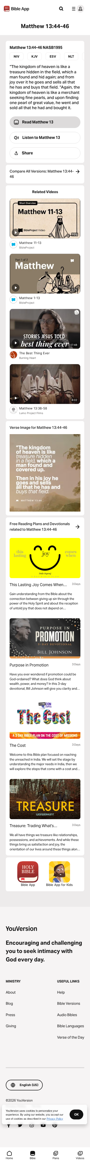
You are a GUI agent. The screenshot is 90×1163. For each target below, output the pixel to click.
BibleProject (26, 247)
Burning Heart (27, 358)
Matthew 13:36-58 (37, 408)
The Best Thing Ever (39, 353)
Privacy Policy (55, 1118)
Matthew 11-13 (34, 243)
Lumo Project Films (31, 413)
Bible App (28, 885)
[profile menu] (77, 9)
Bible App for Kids (59, 885)
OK (76, 1114)
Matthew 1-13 (33, 298)
